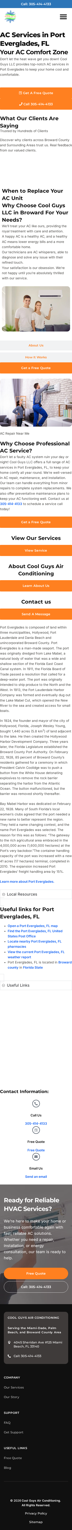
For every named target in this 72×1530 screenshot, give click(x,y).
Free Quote (36, 1142)
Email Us (36, 1168)
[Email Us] (36, 1157)
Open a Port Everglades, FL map (33, 926)
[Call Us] (36, 1103)
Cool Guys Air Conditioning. (41, 1500)
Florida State (33, 967)
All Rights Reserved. (36, 1505)
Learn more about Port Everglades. (27, 881)
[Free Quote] (36, 1130)
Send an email (36, 1177)
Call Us (36, 1115)
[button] (63, 16)
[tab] (36, 173)
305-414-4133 (11, 504)
